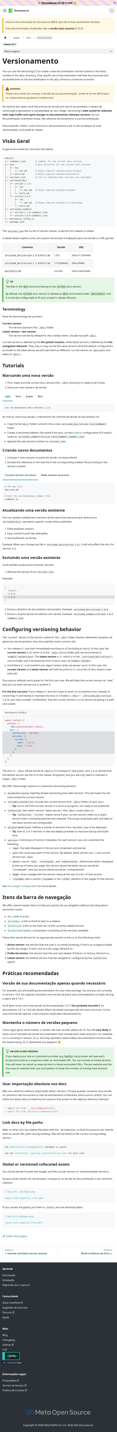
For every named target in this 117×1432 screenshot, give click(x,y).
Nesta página (12, 51)
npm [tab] (8, 396)
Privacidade (9, 1380)
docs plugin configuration (22, 886)
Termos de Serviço (13, 1385)
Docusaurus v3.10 (52, 3)
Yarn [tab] (18, 396)
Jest (4, 1038)
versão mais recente (62, 28)
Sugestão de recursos (15, 1307)
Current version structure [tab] (20, 475)
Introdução (8, 1275)
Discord (6, 1312)
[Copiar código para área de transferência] (110, 157)
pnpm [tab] (29, 396)
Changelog (8, 1340)
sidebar (77, 432)
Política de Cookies (13, 1390)
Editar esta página (16, 1236)
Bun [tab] (40, 396)
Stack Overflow (11, 1302)
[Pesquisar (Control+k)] (112, 10)
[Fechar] (114, 3)
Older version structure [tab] (55, 475)
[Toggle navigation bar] (4, 10)
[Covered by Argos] (12, 1363)
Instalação (8, 1280)
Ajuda (5, 1317)
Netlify (68, 1056)
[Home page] (5, 37)
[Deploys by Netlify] (11, 1359)
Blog (5, 1335)
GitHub (6, 1345)
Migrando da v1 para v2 (16, 1285)
